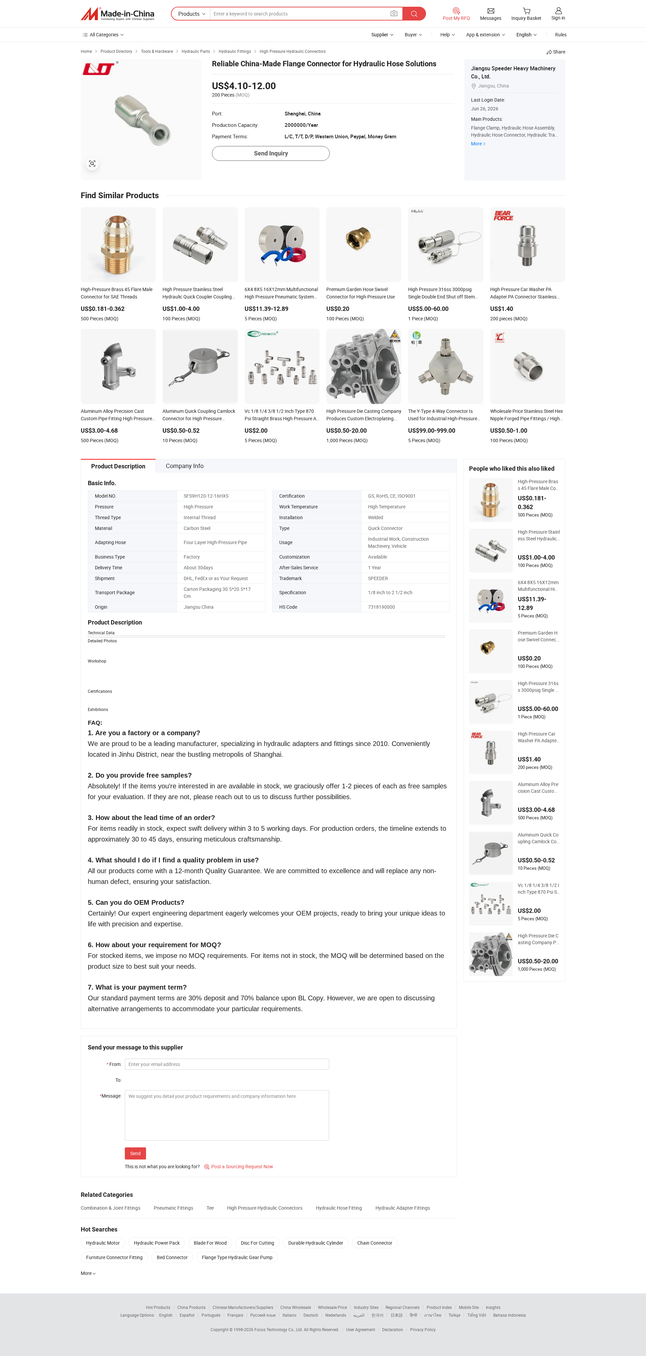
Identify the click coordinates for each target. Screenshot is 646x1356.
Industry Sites (366, 1307)
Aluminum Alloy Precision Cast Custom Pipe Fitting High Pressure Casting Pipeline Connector (539, 787)
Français (235, 1315)
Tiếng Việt (476, 1315)
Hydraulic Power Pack (157, 1243)
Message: (110, 1096)
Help (445, 34)
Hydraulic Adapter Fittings (402, 1208)
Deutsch (310, 1315)
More (476, 143)
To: (118, 1080)
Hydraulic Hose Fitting (339, 1208)
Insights (493, 1307)
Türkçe (454, 1315)
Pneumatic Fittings (173, 1208)
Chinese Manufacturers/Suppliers (243, 1307)
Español (187, 1315)
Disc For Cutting (257, 1243)
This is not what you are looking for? (162, 1166)
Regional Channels (403, 1307)
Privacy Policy (423, 1329)
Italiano (289, 1315)
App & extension (483, 34)
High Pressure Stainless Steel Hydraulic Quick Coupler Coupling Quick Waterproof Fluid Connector (539, 535)
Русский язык (263, 1315)
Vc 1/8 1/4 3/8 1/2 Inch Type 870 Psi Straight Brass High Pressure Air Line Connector (539, 888)
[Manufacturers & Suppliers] (117, 14)
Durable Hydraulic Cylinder (315, 1243)
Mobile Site (469, 1307)
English (166, 1315)
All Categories (104, 34)
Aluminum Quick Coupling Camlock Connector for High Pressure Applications (539, 838)
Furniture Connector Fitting (114, 1257)
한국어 (377, 1315)
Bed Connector (172, 1257)
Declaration (392, 1329)
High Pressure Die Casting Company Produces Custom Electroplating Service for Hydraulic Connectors (539, 939)
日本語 (397, 1315)
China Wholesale (295, 1307)
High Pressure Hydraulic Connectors (264, 1208)
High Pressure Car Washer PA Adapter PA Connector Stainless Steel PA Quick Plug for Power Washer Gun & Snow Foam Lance (539, 737)
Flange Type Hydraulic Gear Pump (237, 1257)
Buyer (411, 34)
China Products (191, 1307)
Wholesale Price (332, 1307)
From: (113, 1064)
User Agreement (360, 1329)
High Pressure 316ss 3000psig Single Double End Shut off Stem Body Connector (539, 686)
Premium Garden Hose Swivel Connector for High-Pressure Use (539, 636)
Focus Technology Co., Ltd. (279, 1329)
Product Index (439, 1307)
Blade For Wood (210, 1243)
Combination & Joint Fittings (110, 1208)
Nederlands (335, 1315)
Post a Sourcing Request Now (238, 1166)
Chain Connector (374, 1243)
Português (211, 1315)
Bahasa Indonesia (509, 1315)
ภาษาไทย (432, 1315)
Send (135, 1153)
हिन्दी (413, 1315)
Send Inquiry (271, 153)
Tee (210, 1208)
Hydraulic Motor (103, 1243)
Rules (561, 34)
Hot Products (158, 1307)
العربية (358, 1315)
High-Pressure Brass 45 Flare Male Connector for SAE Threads (538, 485)
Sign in (558, 17)
